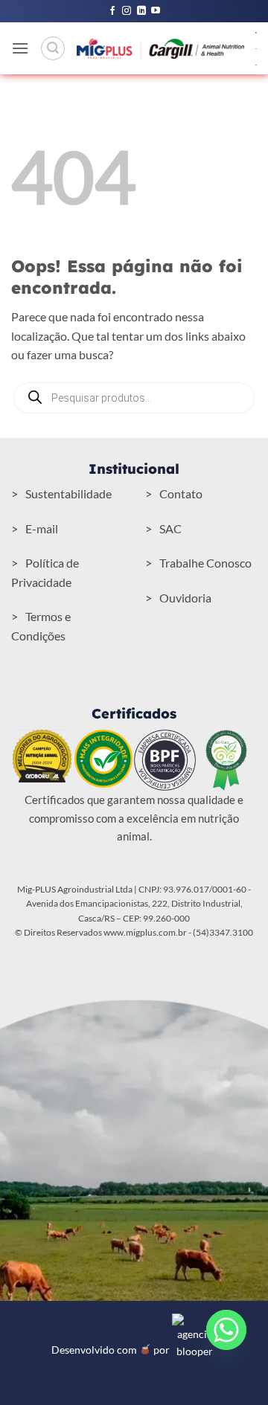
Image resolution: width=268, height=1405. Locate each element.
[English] (256, 31)
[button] (20, 48)
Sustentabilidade (68, 493)
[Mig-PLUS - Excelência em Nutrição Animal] (160, 48)
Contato (180, 493)
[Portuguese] (256, 48)
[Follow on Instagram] (126, 11)
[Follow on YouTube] (155, 11)
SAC (170, 528)
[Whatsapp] (226, 1330)
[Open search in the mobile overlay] (134, 398)
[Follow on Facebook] (112, 11)
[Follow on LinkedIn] (141, 11)
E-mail (41, 528)
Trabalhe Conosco (205, 563)
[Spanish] (256, 64)
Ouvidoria (185, 598)
